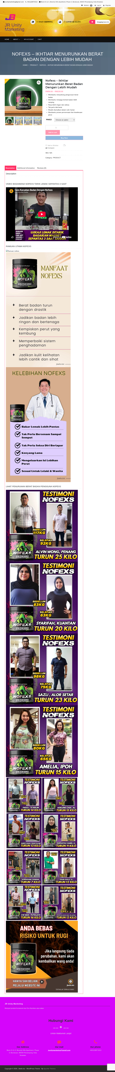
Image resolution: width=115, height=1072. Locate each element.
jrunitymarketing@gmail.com (14, 2)
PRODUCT (34, 65)
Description (10, 168)
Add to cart (52, 132)
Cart (40, 39)
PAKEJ (49, 120)
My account (29, 39)
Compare (51, 148)
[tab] (10, 168)
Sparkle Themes (49, 1069)
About (16, 39)
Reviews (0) (41, 168)
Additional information (26, 168)
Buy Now (64, 138)
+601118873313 (32, 2)
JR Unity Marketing (14, 27)
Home (7, 39)
